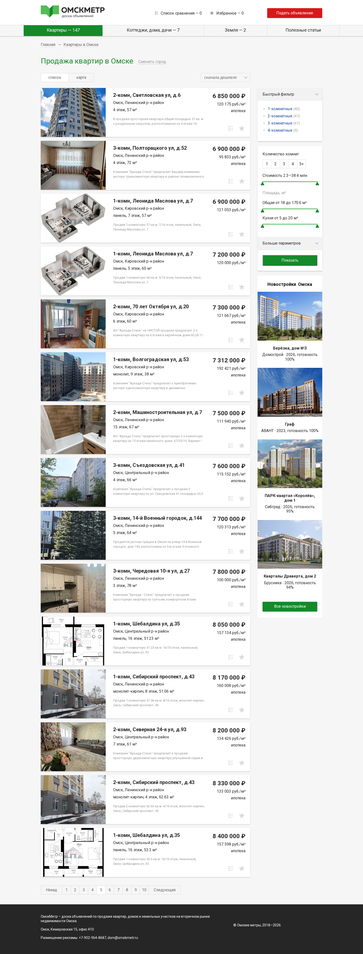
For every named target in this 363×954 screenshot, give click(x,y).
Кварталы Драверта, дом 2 (290, 576)
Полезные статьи (303, 30)
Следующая (165, 890)
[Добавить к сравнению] (230, 128)
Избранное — (230, 13)
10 (144, 890)
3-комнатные (284, 123)
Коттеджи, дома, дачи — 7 (153, 30)
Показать (290, 260)
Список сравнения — (181, 13)
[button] (225, 77)
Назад (51, 890)
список (54, 77)
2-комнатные (284, 116)
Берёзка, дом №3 (290, 348)
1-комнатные (284, 108)
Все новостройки (290, 606)
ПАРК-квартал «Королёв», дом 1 (290, 497)
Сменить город (152, 61)
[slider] (262, 183)
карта (81, 77)
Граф (290, 424)
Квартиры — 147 (63, 30)
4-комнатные (283, 130)
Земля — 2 (235, 30)
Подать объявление (294, 13)
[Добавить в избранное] (241, 128)
